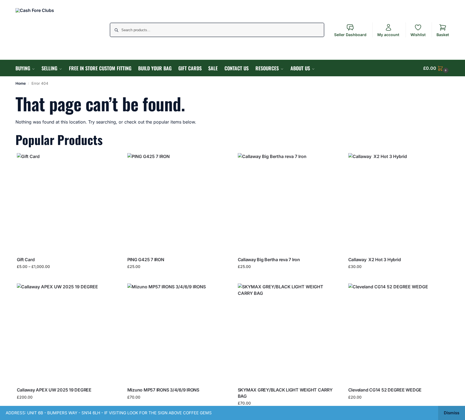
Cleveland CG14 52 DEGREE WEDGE (385, 390)
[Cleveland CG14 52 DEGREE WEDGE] (398, 333)
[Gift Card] (66, 203)
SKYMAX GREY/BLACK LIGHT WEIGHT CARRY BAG (285, 393)
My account (388, 34)
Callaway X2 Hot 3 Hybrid (374, 259)
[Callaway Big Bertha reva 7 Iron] (287, 203)
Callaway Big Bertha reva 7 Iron (269, 259)
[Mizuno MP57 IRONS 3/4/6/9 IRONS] (177, 333)
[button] (436, 68)
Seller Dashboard (350, 34)
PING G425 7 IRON (145, 259)
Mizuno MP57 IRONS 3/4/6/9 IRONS (163, 390)
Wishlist (418, 34)
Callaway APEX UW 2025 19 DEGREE (54, 390)
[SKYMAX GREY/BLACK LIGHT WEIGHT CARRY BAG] (287, 333)
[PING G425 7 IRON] (177, 203)
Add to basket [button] (177, 278)
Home (20, 83)
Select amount (66, 278)
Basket (442, 34)
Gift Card (26, 259)
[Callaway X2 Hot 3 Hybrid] (398, 203)
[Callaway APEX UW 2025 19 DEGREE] (66, 333)
